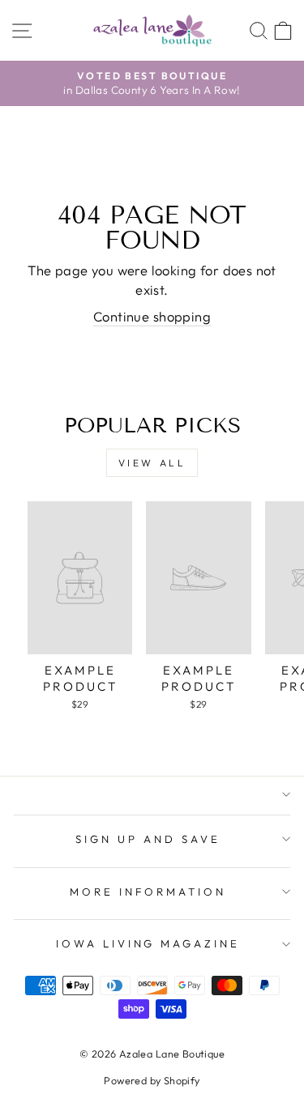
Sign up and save (148, 838)
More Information (148, 891)
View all (152, 463)
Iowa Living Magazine (148, 943)
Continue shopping (152, 316)
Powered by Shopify (151, 1080)
